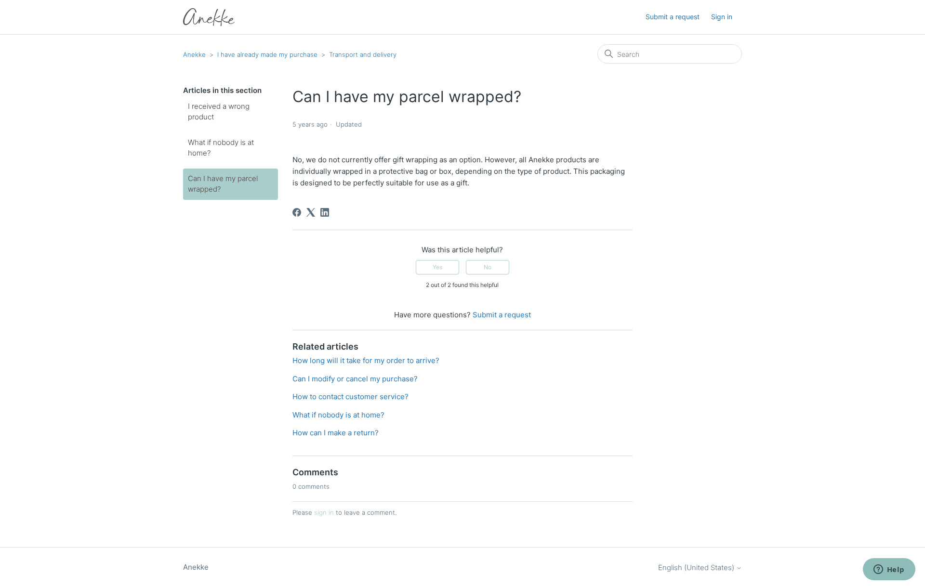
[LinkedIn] (324, 212)
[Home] (209, 17)
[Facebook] (296, 212)
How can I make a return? (335, 432)
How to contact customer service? (350, 396)
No (487, 267)
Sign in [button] (721, 17)
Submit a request (673, 17)
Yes (437, 267)
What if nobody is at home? (221, 148)
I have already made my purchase (267, 54)
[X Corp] (310, 212)
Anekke (194, 54)
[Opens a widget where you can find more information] (888, 570)
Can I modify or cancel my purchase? (355, 378)
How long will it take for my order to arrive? (365, 360)
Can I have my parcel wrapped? (223, 184)
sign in (324, 512)
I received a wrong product (219, 112)
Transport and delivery (362, 54)
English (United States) (697, 567)
